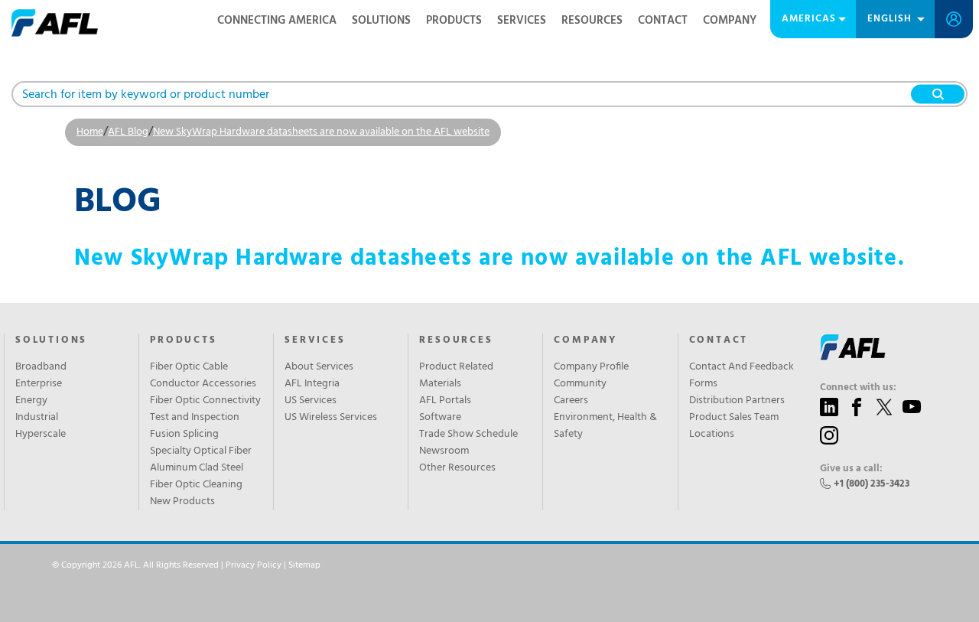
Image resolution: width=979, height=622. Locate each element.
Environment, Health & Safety (605, 426)
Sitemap (304, 565)
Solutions (381, 20)
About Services (319, 367)
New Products (182, 501)
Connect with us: (858, 388)
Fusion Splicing (184, 434)
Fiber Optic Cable (189, 367)
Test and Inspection (194, 417)
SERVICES (315, 340)
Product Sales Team (734, 417)
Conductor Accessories (203, 384)
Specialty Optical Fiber (201, 451)
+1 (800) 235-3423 (871, 484)
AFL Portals (445, 400)
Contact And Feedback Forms (741, 375)
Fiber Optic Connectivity (205, 400)
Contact (663, 20)
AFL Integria (312, 384)
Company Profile (591, 367)
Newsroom (444, 451)
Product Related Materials (456, 375)
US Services (311, 400)
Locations (711, 434)
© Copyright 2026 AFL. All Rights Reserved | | (186, 565)
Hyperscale (40, 434)
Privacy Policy (253, 565)
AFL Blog (128, 132)
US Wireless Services (331, 417)
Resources (592, 20)
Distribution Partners (737, 400)
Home (89, 132)
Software (440, 417)
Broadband (41, 367)
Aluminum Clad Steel (196, 468)
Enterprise (38, 384)
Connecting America (277, 20)
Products (454, 20)
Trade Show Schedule (468, 434)
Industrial (36, 417)
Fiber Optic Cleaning (196, 485)
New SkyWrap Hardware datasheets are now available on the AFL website (321, 132)
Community (580, 384)
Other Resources (457, 468)
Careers (571, 400)
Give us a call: (851, 469)
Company (729, 20)
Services (521, 20)
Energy (31, 400)
